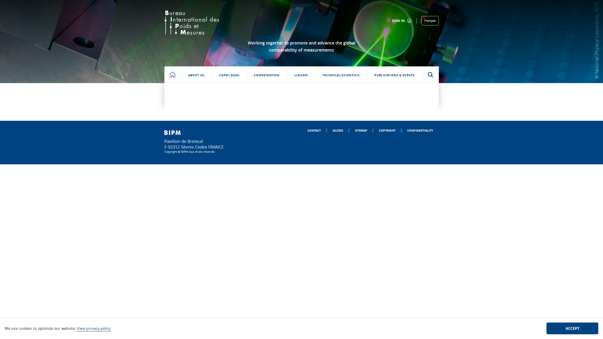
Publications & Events (395, 75)
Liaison (301, 75)
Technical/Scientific (341, 75)
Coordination (267, 75)
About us (196, 75)
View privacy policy (94, 328)
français (430, 21)
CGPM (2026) (229, 75)
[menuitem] (314, 131)
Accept (572, 328)
